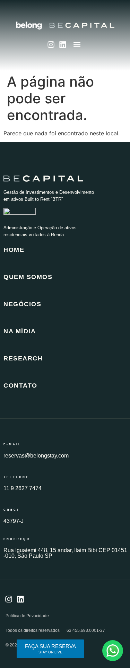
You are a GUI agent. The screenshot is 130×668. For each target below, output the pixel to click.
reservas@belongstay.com (36, 456)
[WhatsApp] (112, 650)
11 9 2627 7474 (22, 488)
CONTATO (20, 385)
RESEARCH (23, 358)
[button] (77, 44)
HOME (13, 249)
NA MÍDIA (19, 331)
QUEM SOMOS (27, 276)
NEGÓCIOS (22, 304)
